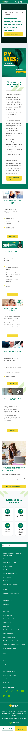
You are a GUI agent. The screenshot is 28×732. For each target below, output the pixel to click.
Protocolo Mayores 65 (8, 619)
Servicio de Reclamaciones (10, 573)
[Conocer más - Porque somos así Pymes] (12, 391)
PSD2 (4, 660)
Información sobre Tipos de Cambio (18, 713)
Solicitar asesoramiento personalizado (14, 178)
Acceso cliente (20, 729)
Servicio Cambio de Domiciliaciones (12, 641)
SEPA (4, 664)
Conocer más (12, 236)
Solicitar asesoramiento (13, 34)
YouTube (23, 691)
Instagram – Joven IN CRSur (12, 691)
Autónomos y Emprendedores (18, 1)
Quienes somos (7, 550)
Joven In (5, 589)
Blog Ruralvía (6, 611)
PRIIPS (4, 657)
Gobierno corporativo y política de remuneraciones (12, 554)
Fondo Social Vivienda (9, 597)
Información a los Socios (9, 562)
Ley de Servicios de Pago (9, 675)
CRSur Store (6, 626)
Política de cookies (12, 711)
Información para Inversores (10, 584)
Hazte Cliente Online (10, 696)
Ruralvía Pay (4, 691)
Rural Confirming (7, 600)
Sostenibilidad (7, 577)
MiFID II (5, 653)
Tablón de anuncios (6, 713)
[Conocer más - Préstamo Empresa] (12, 344)
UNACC (5, 569)
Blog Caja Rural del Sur (9, 637)
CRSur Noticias (7, 608)
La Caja (5, 559)
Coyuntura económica (9, 671)
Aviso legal (4, 711)
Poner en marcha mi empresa (12, 479)
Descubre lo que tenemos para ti (13, 486)
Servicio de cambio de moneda (11, 630)
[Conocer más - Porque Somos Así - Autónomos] (12, 302)
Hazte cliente (6, 729)
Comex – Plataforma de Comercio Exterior (14, 644)
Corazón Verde (7, 622)
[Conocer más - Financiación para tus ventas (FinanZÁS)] (12, 194)
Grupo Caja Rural (7, 566)
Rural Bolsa (6, 604)
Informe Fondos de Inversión (10, 668)
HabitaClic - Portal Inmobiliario (11, 593)
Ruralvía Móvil (3, 691)
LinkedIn (18, 691)
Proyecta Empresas (8, 633)
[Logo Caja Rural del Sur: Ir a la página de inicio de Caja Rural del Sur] (5, 2)
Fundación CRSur (7, 615)
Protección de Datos (21, 711)
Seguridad (14, 715)
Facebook (5, 696)
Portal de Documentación (9, 648)
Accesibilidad (6, 682)
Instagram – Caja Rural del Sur (7, 691)
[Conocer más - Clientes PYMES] (12, 244)
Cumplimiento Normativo (9, 679)
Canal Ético (6, 580)
